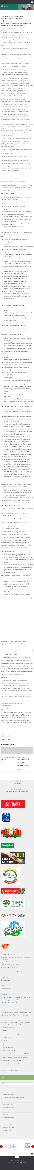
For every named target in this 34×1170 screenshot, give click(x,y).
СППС (2, 12)
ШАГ (4, 1067)
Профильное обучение (8, 1104)
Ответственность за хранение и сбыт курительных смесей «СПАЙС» (8, 757)
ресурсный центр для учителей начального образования (16, 1057)
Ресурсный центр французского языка (12, 1060)
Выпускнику (5, 1005)
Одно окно (5, 1044)
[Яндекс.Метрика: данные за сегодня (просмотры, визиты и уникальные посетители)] (5, 980)
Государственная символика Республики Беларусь (15, 1009)
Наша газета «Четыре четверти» (10, 1070)
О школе (5, 1040)
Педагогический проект (8, 1047)
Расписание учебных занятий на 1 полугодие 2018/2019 (16, 1054)
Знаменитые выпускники (8, 1127)
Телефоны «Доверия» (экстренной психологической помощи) (17, 1063)
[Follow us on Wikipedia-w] (32, 777)
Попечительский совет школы (10, 1050)
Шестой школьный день (8, 1110)
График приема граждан (8, 1027)
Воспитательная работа (8, 1107)
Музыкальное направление (9, 1120)
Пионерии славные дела (8, 1117)
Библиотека (5, 1114)
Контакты (5, 1030)
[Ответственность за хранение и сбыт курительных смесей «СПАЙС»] (9, 750)
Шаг (4, 1091)
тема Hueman (23, 1162)
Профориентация (7, 1101)
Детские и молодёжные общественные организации (15, 1124)
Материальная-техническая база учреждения (13, 1034)
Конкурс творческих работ (9, 1094)
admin (5, 28)
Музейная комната (7, 1037)
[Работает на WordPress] (13, 1162)
